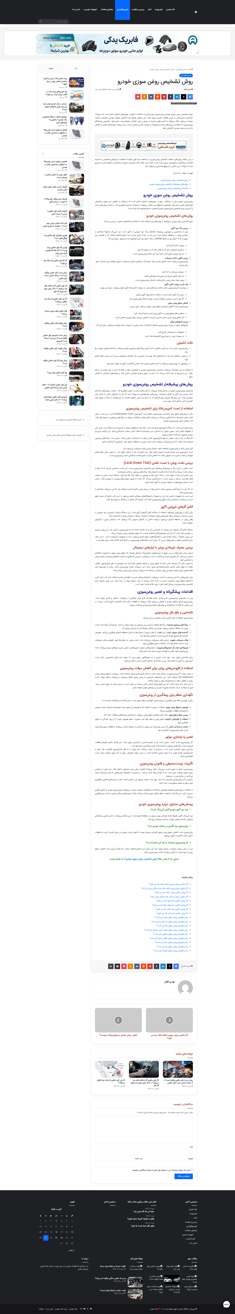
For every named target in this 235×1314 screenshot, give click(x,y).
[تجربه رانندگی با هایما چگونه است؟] (155, 1279)
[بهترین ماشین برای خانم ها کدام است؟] (155, 1269)
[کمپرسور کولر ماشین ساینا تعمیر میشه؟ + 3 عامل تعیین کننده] (76, 401)
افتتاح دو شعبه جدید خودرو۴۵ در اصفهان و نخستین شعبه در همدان (55, 132)
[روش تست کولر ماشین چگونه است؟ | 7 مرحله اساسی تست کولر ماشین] (178, 1069)
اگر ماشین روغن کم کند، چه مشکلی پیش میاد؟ (169, 896)
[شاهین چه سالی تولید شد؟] (189, 1269)
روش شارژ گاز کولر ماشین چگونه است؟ (55, 362)
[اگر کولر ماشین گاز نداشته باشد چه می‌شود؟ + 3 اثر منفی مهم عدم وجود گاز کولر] (144, 1069)
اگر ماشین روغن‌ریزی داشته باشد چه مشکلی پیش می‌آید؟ (164, 888)
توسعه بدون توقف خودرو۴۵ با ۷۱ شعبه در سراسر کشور (55, 200)
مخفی (176, 173)
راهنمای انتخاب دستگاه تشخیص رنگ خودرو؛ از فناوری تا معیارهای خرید (54, 119)
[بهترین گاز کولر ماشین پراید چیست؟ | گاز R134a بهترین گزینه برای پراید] (76, 251)
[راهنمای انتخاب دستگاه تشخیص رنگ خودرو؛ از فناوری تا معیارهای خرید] (76, 121)
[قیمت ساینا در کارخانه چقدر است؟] (135, 1294)
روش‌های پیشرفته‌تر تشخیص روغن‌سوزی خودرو (169, 184)
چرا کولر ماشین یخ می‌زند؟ (57, 372)
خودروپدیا (159, 9)
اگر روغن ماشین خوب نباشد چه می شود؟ (171, 892)
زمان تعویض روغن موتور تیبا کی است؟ (172, 946)
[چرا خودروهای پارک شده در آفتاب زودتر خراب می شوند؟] (76, 95)
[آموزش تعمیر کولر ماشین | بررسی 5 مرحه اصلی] (76, 215)
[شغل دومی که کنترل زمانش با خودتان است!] (76, 178)
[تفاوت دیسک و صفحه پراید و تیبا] (135, 1270)
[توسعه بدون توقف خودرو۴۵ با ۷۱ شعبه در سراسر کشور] (76, 203)
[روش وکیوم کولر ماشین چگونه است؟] (76, 327)
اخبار (149, 9)
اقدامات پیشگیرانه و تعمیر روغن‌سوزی (173, 188)
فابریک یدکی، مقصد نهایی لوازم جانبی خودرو (55, 188)
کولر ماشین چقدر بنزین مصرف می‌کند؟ (55, 312)
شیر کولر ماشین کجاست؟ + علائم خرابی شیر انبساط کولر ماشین (54, 386)
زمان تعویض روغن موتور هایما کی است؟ (171, 917)
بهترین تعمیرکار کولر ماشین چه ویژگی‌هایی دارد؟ (55, 237)
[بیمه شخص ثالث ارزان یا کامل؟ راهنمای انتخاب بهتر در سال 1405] (76, 82)
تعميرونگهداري (122, 9)
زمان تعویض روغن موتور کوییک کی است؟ (170, 950)
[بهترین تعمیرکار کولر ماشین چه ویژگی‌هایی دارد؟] (76, 239)
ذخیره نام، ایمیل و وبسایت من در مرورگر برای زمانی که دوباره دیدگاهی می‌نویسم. (161, 1170)
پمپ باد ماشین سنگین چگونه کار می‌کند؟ (110, 1278)
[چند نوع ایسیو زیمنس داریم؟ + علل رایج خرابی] (189, 1289)
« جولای (72, 1250)
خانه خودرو (170, 9)
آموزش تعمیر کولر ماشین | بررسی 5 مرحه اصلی (57, 213)
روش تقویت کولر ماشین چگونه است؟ (55, 350)
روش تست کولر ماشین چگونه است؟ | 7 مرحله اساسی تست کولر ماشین (178, 1082)
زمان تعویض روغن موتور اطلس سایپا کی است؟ (168, 938)
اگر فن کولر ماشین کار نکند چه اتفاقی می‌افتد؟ (111, 1082)
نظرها (51, 68)
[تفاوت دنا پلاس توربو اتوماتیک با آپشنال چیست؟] (172, 1279)
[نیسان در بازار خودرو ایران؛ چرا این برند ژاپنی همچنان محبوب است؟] (76, 108)
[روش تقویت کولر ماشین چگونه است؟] (76, 352)
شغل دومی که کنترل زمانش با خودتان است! (56, 176)
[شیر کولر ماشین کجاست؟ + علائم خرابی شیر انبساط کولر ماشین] (76, 389)
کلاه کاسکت (190, 1239)
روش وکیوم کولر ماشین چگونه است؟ (55, 325)
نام (191, 1146)
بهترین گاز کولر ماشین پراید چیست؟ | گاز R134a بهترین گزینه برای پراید (56, 250)
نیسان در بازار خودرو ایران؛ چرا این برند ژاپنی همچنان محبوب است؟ (55, 106)
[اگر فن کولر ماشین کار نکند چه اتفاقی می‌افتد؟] (110, 1069)
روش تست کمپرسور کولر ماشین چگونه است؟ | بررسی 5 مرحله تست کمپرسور (55, 338)
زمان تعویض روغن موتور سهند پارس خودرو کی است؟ (166, 930)
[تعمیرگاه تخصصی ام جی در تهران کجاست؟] (172, 1289)
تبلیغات (41, 1309)
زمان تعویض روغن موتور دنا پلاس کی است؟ (169, 921)
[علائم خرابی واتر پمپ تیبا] (172, 1269)
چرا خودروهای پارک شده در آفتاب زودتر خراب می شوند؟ (56, 93)
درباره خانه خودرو (61, 1309)
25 (56, 1237)
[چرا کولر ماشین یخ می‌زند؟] (76, 376)
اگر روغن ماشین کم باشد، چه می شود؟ (172, 913)
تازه (76, 68)
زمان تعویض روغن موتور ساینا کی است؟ (171, 942)
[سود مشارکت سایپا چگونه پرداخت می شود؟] (155, 1289)
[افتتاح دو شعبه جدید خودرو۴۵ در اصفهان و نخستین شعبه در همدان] (76, 134)
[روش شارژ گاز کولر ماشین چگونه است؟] (76, 364)
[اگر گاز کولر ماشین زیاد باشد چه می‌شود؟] (76, 264)
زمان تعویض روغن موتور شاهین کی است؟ (170, 934)
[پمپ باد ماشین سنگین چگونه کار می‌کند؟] (135, 1282)
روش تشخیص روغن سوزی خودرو (174, 180)
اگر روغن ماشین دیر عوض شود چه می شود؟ (170, 905)
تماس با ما (76, 9)
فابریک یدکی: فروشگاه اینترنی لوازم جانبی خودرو (64, 435)
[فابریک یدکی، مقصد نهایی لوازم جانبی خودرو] (76, 191)
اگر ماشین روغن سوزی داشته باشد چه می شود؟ (168, 884)
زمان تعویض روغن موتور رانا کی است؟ (172, 925)
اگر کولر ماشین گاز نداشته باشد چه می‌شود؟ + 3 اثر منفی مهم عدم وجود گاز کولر (145, 1083)
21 (40, 1232)
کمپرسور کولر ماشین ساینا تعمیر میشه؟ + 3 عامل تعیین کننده (55, 398)
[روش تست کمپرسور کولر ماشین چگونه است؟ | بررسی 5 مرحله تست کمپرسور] (76, 339)
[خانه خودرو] (192, 12)
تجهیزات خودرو (91, 9)
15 (72, 1232)
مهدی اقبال (187, 89)
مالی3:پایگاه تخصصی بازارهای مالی (68, 419)
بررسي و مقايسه (138, 9)
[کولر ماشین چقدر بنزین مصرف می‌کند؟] (76, 315)
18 (56, 1232)
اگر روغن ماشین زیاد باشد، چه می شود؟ (172, 909)
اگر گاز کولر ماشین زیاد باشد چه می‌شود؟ (55, 262)
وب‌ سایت (138, 1158)
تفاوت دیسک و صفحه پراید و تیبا (113, 1266)
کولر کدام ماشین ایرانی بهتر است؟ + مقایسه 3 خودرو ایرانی (55, 225)
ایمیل (190, 1158)
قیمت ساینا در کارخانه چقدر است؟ (113, 1290)
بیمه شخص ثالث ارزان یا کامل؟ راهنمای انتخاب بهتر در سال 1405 (55, 81)
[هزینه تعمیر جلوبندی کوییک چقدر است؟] (189, 1279)
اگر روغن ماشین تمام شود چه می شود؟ (172, 901)
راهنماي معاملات (107, 9)
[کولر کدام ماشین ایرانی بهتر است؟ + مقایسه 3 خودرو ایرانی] (76, 227)
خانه (189, 69)
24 (62, 1237)
